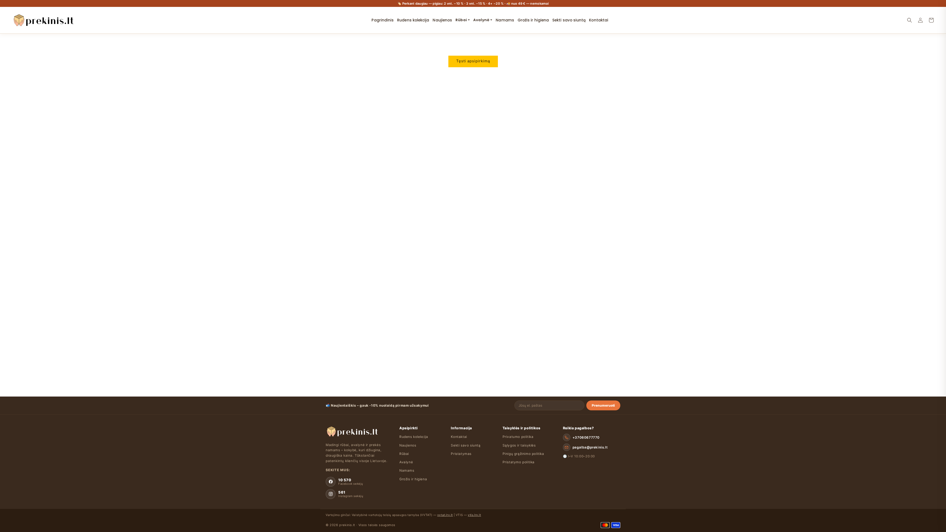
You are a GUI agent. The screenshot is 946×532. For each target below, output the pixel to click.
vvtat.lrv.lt (445, 515)
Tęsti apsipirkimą (473, 61)
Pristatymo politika (519, 462)
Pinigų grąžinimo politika (523, 454)
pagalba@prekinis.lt (590, 447)
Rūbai (404, 454)
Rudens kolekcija (413, 437)
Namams (406, 470)
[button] (909, 20)
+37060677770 (586, 437)
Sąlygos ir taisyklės (519, 445)
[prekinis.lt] (352, 431)
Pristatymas (461, 454)
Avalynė (406, 462)
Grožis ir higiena (413, 479)
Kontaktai (459, 437)
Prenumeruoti (603, 405)
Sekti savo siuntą (465, 445)
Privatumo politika (518, 437)
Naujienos (407, 445)
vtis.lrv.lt (474, 515)
